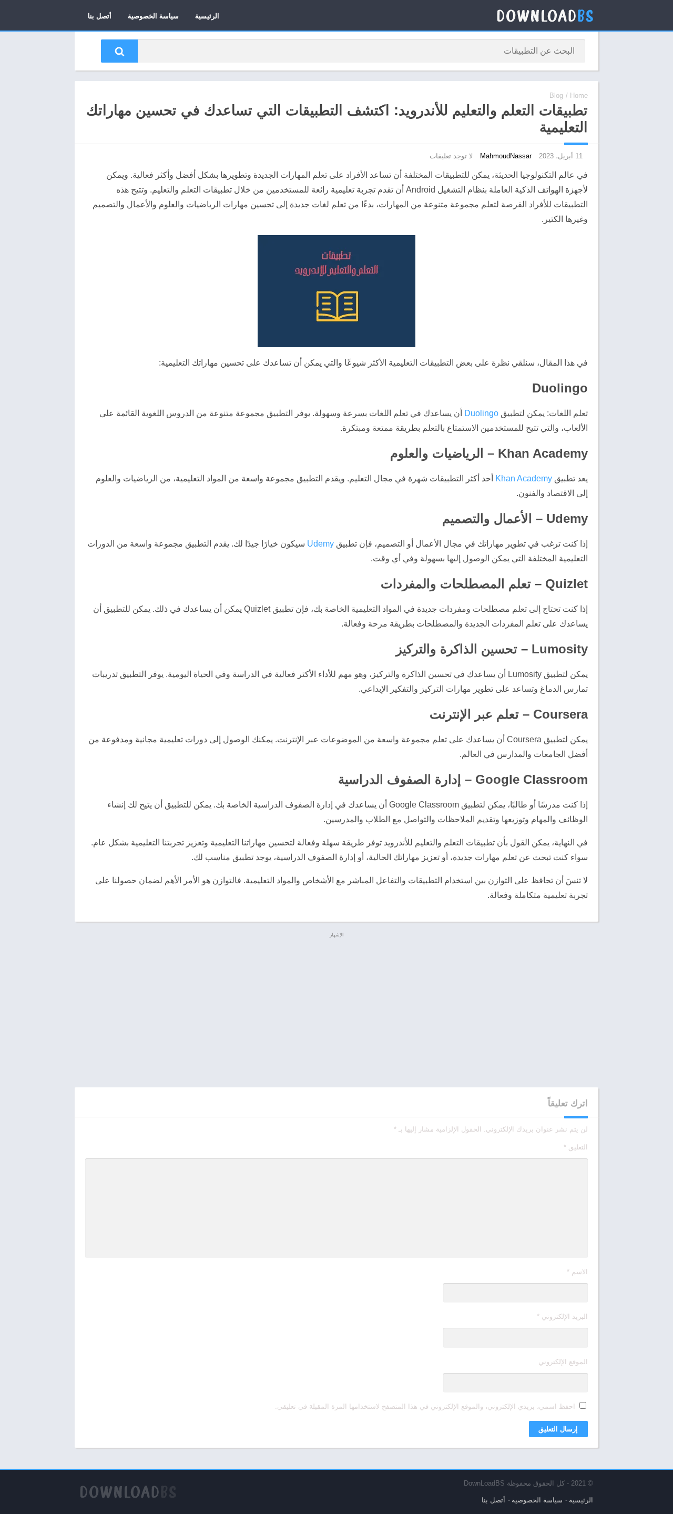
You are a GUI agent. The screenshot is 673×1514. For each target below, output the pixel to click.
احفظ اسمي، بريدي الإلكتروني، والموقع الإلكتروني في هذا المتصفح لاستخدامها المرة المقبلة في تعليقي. (425, 1406)
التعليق (576, 1147)
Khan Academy (523, 478)
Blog (556, 95)
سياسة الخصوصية (153, 16)
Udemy (320, 543)
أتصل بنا (99, 16)
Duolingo (481, 413)
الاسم (577, 1272)
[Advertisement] (336, 1013)
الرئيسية (207, 16)
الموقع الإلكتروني (563, 1362)
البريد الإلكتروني (562, 1316)
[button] (119, 51)
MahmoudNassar (506, 156)
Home (579, 95)
